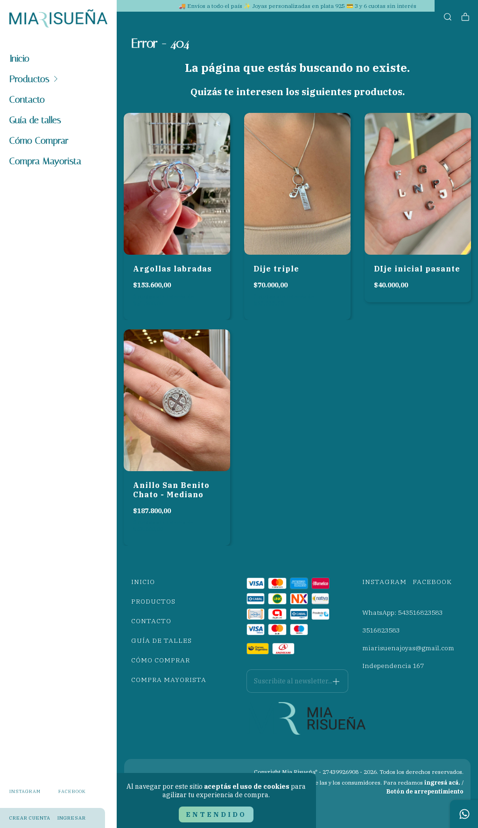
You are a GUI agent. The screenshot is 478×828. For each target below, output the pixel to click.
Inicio (19, 58)
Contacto (27, 99)
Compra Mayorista (45, 161)
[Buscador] (447, 17)
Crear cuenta (29, 818)
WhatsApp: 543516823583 (402, 612)
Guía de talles (35, 119)
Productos (29, 78)
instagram (25, 791)
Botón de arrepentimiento (425, 791)
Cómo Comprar (39, 140)
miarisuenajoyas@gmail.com (408, 648)
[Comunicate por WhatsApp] (464, 814)
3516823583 (381, 630)
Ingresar (71, 818)
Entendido (216, 814)
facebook (72, 791)
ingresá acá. (442, 782)
